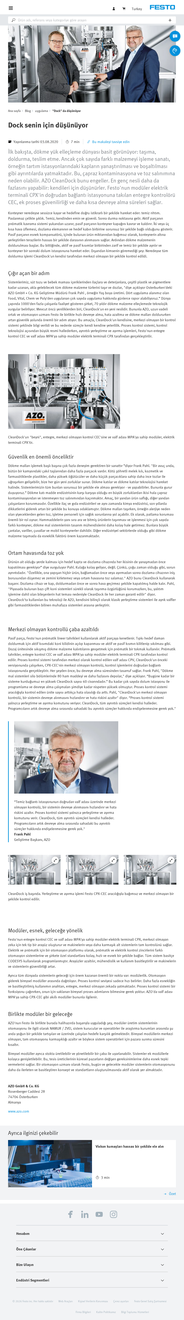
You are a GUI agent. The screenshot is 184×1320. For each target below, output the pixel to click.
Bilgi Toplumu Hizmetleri (135, 1312)
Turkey (137, 8)
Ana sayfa (14, 110)
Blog (28, 110)
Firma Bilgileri (83, 1312)
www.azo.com (18, 1111)
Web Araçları (65, 1301)
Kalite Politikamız (106, 1312)
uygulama (41, 110)
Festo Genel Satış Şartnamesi (150, 1301)
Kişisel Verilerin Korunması (93, 1301)
